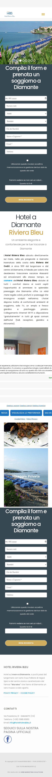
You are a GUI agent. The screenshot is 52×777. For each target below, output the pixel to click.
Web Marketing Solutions (32, 772)
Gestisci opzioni (13, 406)
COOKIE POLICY (28, 693)
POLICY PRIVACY (11, 693)
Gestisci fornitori (38, 406)
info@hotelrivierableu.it (20, 722)
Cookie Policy (20, 419)
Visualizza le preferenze (26, 412)
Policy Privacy (32, 419)
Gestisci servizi (26, 406)
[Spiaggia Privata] (26, 477)
